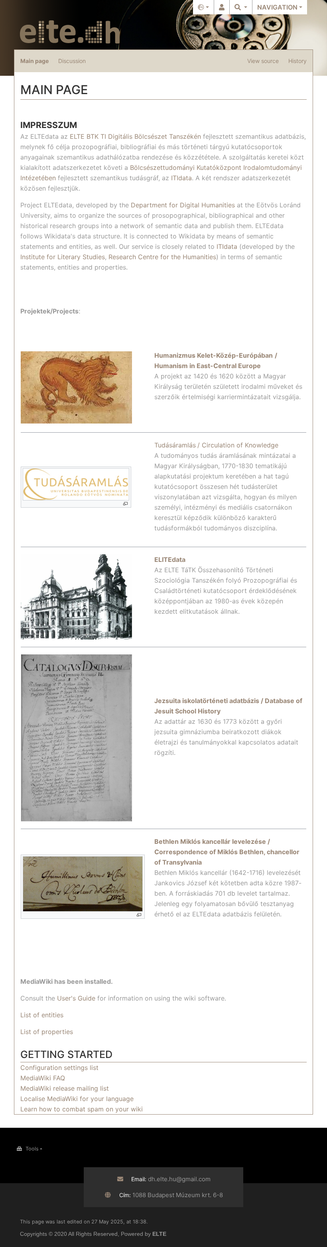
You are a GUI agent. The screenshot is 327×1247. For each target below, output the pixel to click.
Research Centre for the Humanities (162, 257)
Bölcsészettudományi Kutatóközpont (185, 167)
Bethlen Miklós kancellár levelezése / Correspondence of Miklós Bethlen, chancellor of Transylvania (226, 851)
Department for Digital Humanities (183, 205)
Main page (34, 60)
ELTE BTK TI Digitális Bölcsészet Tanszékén (135, 136)
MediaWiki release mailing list (64, 1088)
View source (263, 60)
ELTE (159, 1234)
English (203, 7)
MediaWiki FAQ (42, 1078)
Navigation (277, 7)
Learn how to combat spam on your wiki (81, 1109)
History (297, 60)
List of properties (46, 1032)
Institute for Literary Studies (62, 257)
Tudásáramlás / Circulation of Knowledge (216, 445)
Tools (32, 1149)
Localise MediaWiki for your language (77, 1099)
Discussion (72, 60)
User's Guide (76, 998)
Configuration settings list (59, 1068)
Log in (221, 7)
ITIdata (181, 178)
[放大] (125, 504)
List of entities (41, 1015)
